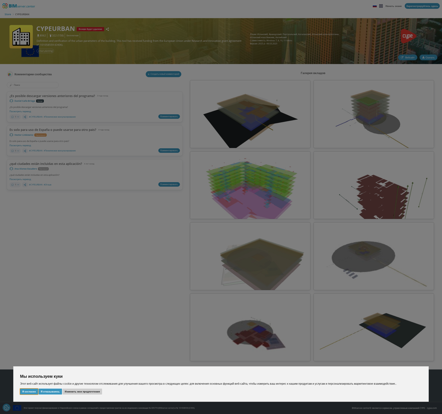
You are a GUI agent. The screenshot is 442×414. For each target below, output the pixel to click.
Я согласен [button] (29, 391)
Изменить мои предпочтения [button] (82, 391)
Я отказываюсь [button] (50, 391)
